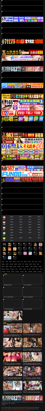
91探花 (21, 224)
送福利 (33, 261)
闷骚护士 (39, 229)
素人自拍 (39, 219)
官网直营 (14, 261)
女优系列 (20, 227)
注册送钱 (25, 261)
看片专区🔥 (22, 271)
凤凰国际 (7, 264)
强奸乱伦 (20, 216)
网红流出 (29, 224)
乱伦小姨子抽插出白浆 (7, 321)
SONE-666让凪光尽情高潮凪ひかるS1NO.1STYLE (12, 349)
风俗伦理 (39, 237)
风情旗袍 (11, 229)
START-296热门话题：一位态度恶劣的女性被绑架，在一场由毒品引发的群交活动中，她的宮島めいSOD (32, 378)
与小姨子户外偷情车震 (27, 284)
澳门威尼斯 (3, 271)
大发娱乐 (23, 266)
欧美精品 (29, 216)
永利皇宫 (31, 266)
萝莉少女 (39, 216)
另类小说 (11, 240)
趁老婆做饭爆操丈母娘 (7, 284)
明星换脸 (20, 229)
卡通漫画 (11, 232)
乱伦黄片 (38, 264)
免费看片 (33, 269)
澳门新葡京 (18, 266)
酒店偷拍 (26, 264)
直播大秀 (41, 269)
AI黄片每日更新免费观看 (27, 309)
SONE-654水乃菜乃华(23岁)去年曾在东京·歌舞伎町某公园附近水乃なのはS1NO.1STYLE (12, 393)
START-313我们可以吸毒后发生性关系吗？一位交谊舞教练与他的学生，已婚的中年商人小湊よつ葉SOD (12, 335)
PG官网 (7, 261)
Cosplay (30, 219)
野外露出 (39, 224)
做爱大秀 (37, 269)
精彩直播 (19, 264)
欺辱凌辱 (11, 224)
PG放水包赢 (11, 264)
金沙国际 (24, 269)
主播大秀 (30, 264)
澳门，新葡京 (29, 269)
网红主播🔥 (39, 271)
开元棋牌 (10, 261)
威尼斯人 (3, 261)
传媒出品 (11, 235)
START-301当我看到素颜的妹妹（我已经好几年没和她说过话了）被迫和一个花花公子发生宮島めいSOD (32, 350)
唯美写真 (29, 232)
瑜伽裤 (30, 229)
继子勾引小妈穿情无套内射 (8, 297)
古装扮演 (11, 227)
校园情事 (20, 237)
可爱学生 (29, 227)
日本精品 (20, 219)
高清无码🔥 (30, 271)
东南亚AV (39, 221)
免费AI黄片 (35, 271)
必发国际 (14, 266)
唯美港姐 (29, 221)
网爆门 (39, 232)
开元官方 (16, 269)
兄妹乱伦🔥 (17, 271)
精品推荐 (11, 216)
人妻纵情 (29, 237)
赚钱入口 (26, 271)
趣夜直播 (7, 266)
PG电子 (22, 261)
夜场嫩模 (10, 266)
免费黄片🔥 (7, 269)
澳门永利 (18, 261)
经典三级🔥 (8, 271)
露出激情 (20, 232)
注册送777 (29, 261)
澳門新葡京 (27, 266)
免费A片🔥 (12, 271)
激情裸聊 (3, 269)
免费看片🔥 (35, 266)
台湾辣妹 (11, 221)
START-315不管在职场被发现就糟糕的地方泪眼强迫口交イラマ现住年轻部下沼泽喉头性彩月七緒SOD (12, 378)
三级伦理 (11, 219)
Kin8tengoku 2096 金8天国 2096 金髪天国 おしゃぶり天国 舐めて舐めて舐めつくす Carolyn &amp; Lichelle (12, 364)
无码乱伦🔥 (12, 269)
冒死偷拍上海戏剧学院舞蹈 (28, 297)
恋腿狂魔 (39, 227)
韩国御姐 (20, 221)
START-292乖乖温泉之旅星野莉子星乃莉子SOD (31, 334)
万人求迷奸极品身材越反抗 (8, 309)
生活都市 (11, 237)
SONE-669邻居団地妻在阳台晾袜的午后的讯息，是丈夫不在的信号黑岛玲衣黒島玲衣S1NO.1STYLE (32, 364)
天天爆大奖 (20, 269)
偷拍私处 (3, 266)
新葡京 (36, 261)
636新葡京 (40, 266)
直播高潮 (15, 264)
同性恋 (39, 235)
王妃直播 (34, 264)
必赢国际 (3, 264)
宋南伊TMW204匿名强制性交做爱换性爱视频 (31, 392)
